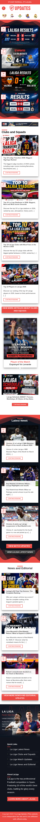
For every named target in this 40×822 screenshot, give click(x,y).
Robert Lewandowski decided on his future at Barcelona (18, 673)
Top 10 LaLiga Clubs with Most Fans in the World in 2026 (19, 246)
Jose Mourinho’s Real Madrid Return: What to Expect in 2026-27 (19, 632)
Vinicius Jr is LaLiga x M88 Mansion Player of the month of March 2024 (20, 444)
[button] (3, 8)
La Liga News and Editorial (23, 764)
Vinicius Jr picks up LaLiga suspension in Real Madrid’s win (18, 525)
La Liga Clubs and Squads (22, 754)
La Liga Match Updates (21, 759)
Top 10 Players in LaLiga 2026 (14, 287)
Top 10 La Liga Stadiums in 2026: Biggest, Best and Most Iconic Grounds (19, 203)
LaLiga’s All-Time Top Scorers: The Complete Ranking (19, 592)
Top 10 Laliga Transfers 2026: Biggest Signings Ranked (17, 159)
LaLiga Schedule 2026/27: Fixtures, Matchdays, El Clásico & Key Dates (20, 398)
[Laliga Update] (20, 8)
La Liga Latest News (20, 749)
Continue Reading (11, 172)
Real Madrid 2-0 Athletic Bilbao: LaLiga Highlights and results (18, 485)
